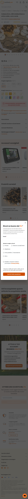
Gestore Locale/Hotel (18, 245)
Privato (6, 245)
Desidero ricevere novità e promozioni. (12, 262)
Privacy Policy (15, 263)
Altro (6, 256)
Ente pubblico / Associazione (12, 252)
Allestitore (7, 249)
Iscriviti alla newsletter (14, 274)
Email (5, 236)
